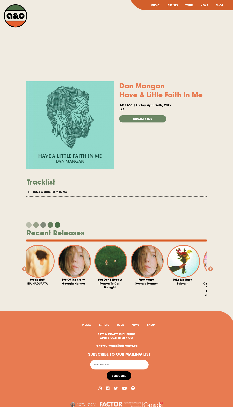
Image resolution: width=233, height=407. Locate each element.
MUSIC (155, 5)
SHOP (219, 5)
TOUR (189, 5)
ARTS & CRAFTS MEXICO (116, 338)
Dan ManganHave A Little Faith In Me (161, 90)
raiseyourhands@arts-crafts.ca (116, 345)
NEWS (204, 5)
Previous (23, 268)
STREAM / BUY (142, 119)
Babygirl (85, 283)
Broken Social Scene (194, 287)
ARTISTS (172, 5)
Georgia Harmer (49, 281)
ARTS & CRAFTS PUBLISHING (116, 334)
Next (209, 268)
